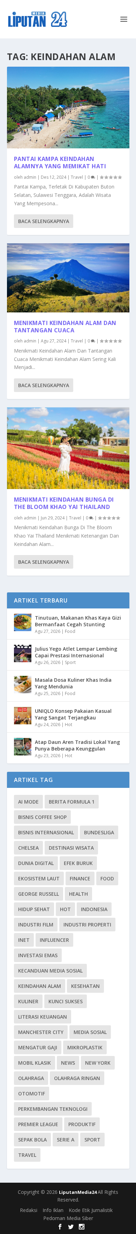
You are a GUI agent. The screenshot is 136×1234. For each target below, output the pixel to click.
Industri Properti (87, 924)
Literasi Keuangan (42, 1016)
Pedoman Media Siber (68, 1218)
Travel (77, 177)
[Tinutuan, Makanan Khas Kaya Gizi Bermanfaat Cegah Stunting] (22, 622)
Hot (68, 724)
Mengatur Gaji (37, 1047)
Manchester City (40, 1032)
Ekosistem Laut (39, 878)
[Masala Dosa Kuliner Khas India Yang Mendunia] (22, 684)
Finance (80, 878)
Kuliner (28, 1001)
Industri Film (35, 924)
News (68, 1062)
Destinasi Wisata (71, 847)
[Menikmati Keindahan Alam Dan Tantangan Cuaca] (68, 277)
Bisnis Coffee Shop (42, 817)
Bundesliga (99, 832)
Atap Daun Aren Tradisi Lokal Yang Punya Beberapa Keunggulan (77, 745)
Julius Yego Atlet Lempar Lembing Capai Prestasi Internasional (76, 651)
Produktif (82, 1124)
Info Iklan (53, 1210)
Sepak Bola (32, 1139)
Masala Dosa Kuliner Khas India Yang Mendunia (73, 683)
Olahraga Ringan (77, 1078)
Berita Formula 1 (72, 801)
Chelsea (28, 847)
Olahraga (31, 1078)
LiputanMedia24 (78, 1192)
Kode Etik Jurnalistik (91, 1210)
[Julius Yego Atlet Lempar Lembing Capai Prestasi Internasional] (22, 653)
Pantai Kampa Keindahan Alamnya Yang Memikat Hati (60, 162)
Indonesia (94, 909)
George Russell (38, 894)
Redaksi (28, 1210)
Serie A (65, 1139)
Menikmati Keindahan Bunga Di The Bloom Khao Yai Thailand (64, 503)
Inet (24, 940)
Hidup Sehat (34, 909)
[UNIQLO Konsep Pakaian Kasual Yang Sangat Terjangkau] (22, 715)
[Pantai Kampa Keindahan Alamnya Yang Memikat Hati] (68, 107)
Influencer (54, 940)
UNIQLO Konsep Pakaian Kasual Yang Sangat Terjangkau (73, 714)
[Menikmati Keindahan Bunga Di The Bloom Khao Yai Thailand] (68, 448)
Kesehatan (85, 986)
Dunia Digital (36, 863)
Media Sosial (90, 1032)
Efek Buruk (78, 863)
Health (78, 894)
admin (30, 177)
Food (70, 631)
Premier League (38, 1124)
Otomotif (31, 1093)
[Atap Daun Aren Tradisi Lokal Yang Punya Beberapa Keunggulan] (22, 746)
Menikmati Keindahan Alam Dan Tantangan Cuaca (65, 326)
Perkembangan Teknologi (53, 1109)
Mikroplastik (85, 1047)
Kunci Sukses (65, 1001)
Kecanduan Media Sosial (50, 970)
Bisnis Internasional (46, 832)
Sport (70, 662)
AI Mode (28, 801)
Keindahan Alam (39, 986)
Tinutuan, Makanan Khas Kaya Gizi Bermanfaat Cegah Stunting (78, 620)
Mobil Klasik (34, 1062)
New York (98, 1062)
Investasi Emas (38, 955)
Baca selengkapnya (43, 221)
